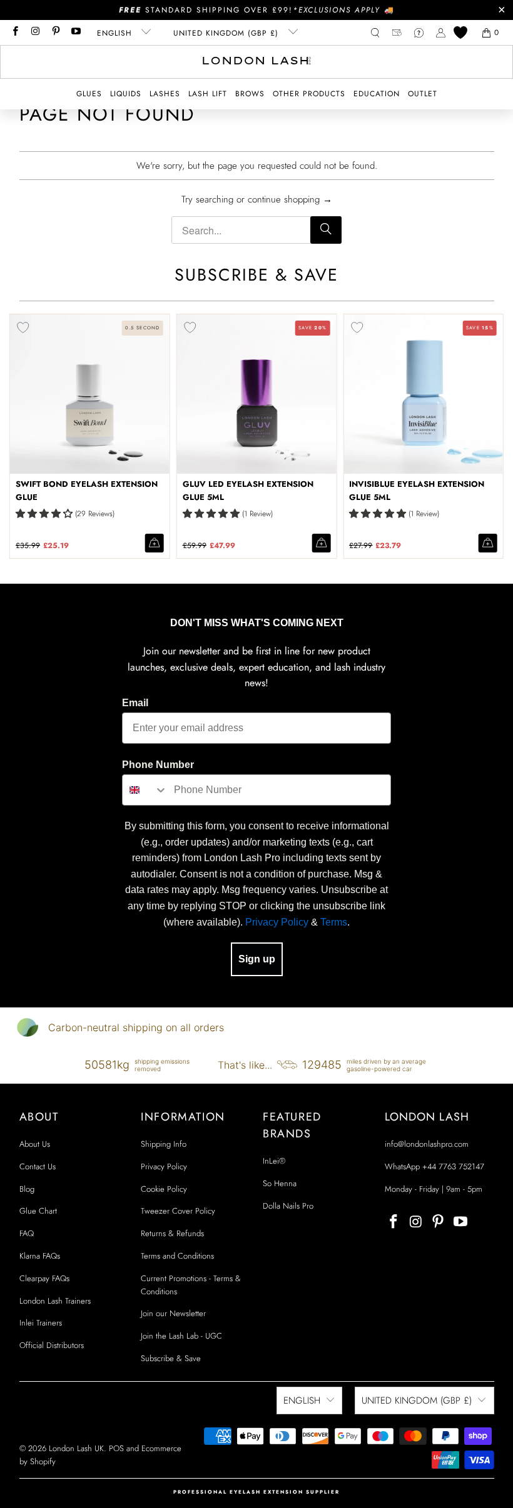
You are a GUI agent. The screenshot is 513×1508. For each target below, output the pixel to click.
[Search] (326, 230)
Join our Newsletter (173, 1313)
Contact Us (37, 1166)
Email (135, 702)
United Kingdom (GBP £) (227, 33)
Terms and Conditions (177, 1256)
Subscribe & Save (171, 1358)
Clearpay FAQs (44, 1278)
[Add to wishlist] (190, 327)
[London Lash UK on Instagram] (34, 32)
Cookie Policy (164, 1189)
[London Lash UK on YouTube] (75, 32)
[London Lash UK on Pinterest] (55, 32)
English (116, 33)
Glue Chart (38, 1211)
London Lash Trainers (55, 1301)
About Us (34, 1144)
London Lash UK (76, 1448)
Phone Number (158, 764)
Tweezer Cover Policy (178, 1211)
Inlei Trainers (40, 1323)
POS (116, 1448)
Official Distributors (51, 1345)
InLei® (274, 1161)
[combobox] (145, 790)
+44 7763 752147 (453, 1166)
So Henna (280, 1183)
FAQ (26, 1233)
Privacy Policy (276, 922)
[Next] (494, 436)
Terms (333, 922)
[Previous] (18, 436)
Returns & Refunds (172, 1233)
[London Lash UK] (257, 62)
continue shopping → (290, 199)
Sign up (256, 959)
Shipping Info (163, 1144)
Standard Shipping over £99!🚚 (257, 10)
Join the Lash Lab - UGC (181, 1336)
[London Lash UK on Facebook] (14, 32)
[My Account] (440, 32)
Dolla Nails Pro (288, 1206)
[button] (89, 94)
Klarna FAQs (39, 1256)
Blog (26, 1189)
